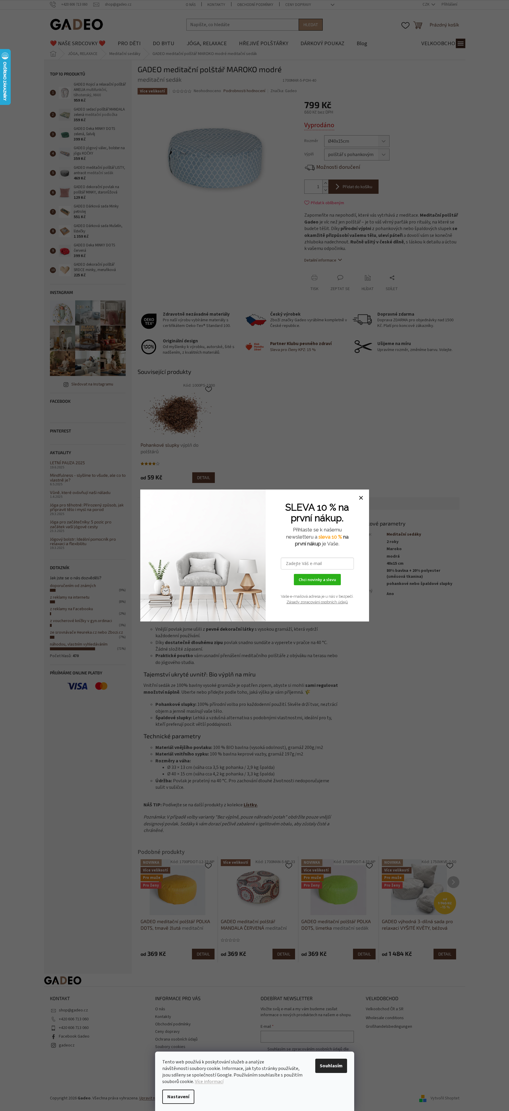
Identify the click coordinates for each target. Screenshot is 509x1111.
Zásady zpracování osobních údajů (317, 602)
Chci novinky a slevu (317, 579)
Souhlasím (331, 1066)
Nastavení (178, 1096)
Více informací (209, 1081)
